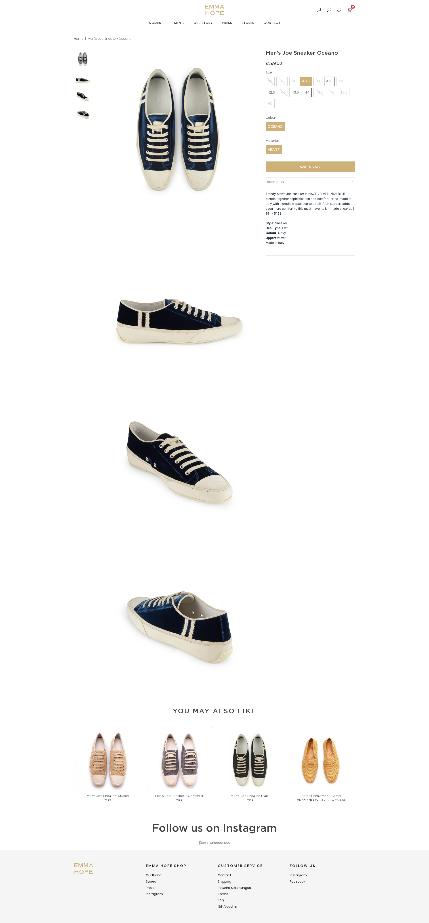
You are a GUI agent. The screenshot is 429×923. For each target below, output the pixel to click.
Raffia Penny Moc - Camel (321, 796)
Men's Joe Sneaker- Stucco (108, 796)
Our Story (203, 23)
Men (178, 23)
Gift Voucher (228, 906)
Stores (248, 23)
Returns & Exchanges (234, 887)
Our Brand (154, 875)
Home (79, 38)
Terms (223, 894)
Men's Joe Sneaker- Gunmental (179, 796)
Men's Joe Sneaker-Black (250, 796)
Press (227, 23)
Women (155, 23)
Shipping (224, 881)
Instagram (154, 894)
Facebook (297, 881)
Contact (272, 23)
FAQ (221, 900)
